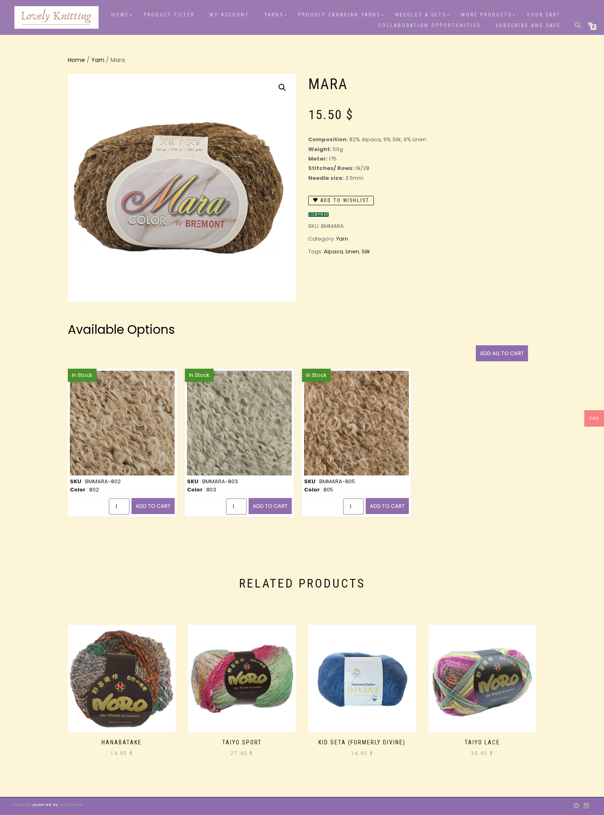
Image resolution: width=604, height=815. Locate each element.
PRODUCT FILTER (169, 15)
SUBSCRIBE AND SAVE (528, 25)
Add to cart (153, 506)
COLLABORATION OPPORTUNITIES (429, 25)
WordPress (70, 804)
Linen (352, 251)
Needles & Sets (420, 15)
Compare (318, 214)
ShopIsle (22, 804)
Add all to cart (502, 353)
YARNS (274, 15)
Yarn (97, 60)
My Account (229, 15)
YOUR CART (544, 15)
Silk (366, 251)
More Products (486, 15)
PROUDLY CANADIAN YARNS (339, 15)
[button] (282, 87)
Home (120, 15)
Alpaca (333, 251)
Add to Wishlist (343, 200)
